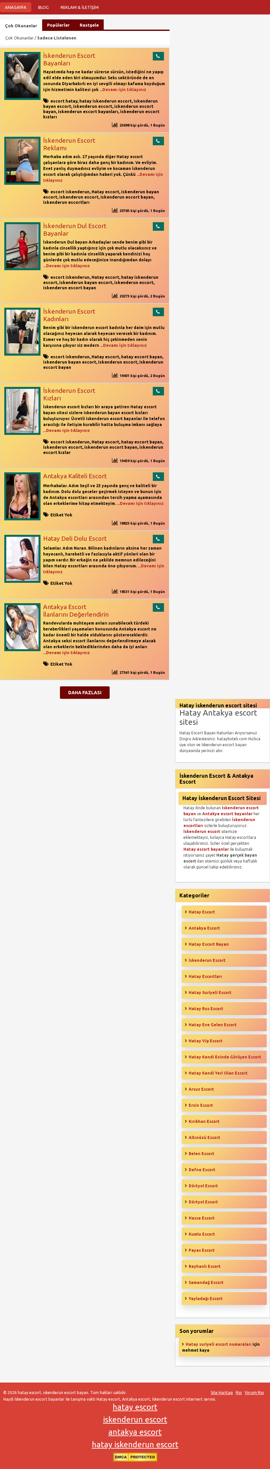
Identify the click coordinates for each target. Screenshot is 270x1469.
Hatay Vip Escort (206, 1041)
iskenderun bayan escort (85, 282)
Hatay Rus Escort (206, 1009)
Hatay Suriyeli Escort (210, 992)
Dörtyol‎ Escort (203, 1202)
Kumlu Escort (202, 1234)
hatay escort (135, 1407)
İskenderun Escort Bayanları (69, 59)
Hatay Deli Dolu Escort (75, 538)
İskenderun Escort (207, 960)
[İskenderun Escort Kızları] (22, 433)
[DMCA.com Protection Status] (135, 1460)
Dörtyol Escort (203, 1186)
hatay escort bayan (141, 356)
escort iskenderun (70, 191)
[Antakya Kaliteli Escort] (22, 519)
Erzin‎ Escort (201, 1105)
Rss (239, 1392)
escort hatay (63, 101)
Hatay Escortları (205, 976)
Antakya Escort (204, 928)
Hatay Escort (202, 912)
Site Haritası (222, 1392)
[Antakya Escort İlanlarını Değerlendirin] (22, 650)
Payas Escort (202, 1250)
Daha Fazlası (84, 692)
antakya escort (135, 1432)
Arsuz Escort (201, 1089)
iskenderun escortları (66, 202)
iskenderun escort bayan (126, 197)
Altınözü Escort (204, 1137)
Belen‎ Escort (201, 1153)
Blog (43, 7)
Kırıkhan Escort (204, 1121)
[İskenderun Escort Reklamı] (22, 183)
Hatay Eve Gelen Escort (213, 1025)
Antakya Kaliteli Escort (75, 476)
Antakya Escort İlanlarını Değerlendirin (76, 610)
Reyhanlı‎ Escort (205, 1266)
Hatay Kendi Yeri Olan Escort (218, 1073)
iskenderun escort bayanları (88, 111)
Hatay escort (105, 191)
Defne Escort (202, 1170)
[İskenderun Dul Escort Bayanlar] (22, 269)
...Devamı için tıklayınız (122, 89)
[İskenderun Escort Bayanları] (22, 98)
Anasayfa (15, 7)
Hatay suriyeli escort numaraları (219, 1344)
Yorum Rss (254, 1392)
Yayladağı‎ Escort (206, 1298)
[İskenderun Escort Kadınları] (22, 354)
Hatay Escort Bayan (209, 944)
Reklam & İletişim (80, 7)
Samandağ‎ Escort (206, 1282)
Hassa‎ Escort (202, 1218)
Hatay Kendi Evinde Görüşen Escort (225, 1057)
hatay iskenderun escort (105, 101)
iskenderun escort (92, 106)
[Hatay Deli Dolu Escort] (22, 581)
